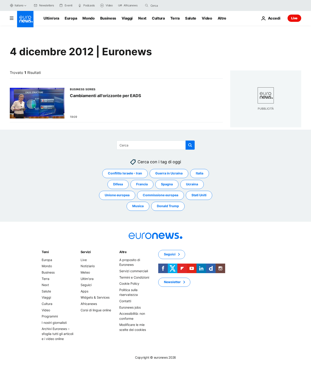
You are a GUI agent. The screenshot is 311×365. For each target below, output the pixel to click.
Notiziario (88, 266)
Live (294, 18)
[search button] (146, 5)
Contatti (125, 301)
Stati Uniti (198, 195)
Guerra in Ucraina (169, 173)
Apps (84, 291)
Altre (123, 252)
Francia (142, 184)
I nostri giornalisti (54, 323)
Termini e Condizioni (134, 277)
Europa (71, 18)
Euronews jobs (130, 307)
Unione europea (117, 195)
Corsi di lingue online (96, 310)
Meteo (85, 272)
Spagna (167, 184)
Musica (138, 206)
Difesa (118, 184)
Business (108, 18)
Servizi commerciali (133, 271)
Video (207, 18)
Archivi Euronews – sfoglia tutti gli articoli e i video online (57, 334)
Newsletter (172, 282)
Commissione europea (160, 195)
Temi (45, 252)
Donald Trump (168, 206)
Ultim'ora (51, 18)
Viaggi (127, 18)
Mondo (88, 18)
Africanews (89, 304)
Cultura (158, 18)
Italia (199, 173)
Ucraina (192, 184)
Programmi (50, 316)
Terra (175, 18)
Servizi (86, 252)
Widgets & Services (95, 298)
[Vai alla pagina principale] (25, 19)
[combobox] (169, 5)
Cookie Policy (129, 283)
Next (142, 18)
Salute (190, 18)
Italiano (19, 5)
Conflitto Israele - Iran (125, 173)
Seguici (86, 285)
